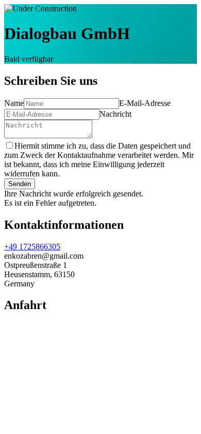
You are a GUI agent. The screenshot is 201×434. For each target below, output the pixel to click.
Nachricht (115, 114)
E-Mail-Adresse (145, 103)
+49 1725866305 (32, 246)
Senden (19, 184)
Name (14, 103)
